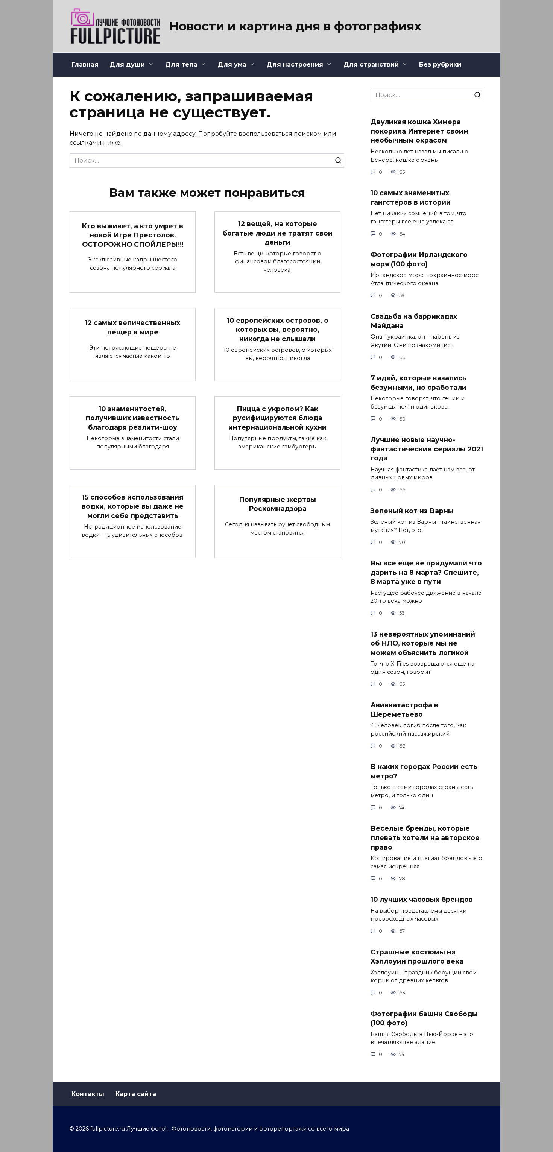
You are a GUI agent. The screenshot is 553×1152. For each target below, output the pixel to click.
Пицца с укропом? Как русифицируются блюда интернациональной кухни (277, 417)
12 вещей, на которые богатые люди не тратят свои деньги (278, 233)
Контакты (87, 1093)
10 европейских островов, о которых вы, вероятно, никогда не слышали (277, 329)
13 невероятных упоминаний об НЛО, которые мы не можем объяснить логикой (423, 643)
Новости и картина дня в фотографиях (295, 26)
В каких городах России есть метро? (424, 771)
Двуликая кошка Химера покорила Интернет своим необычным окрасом (420, 131)
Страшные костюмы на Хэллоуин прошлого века (417, 956)
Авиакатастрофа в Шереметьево (404, 709)
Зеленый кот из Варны (412, 510)
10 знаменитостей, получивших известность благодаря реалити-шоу (132, 417)
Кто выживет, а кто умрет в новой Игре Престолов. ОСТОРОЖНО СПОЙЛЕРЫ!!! (133, 235)
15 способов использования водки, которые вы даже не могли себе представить (133, 506)
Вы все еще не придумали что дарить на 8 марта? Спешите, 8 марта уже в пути (426, 572)
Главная (85, 64)
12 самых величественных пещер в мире (132, 327)
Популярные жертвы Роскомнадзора (277, 503)
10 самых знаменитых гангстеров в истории (411, 197)
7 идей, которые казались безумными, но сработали (418, 382)
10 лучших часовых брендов (422, 899)
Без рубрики (440, 64)
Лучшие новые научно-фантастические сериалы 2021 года (427, 449)
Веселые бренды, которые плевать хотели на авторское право (425, 837)
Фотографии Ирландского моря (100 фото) (419, 259)
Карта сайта (135, 1093)
